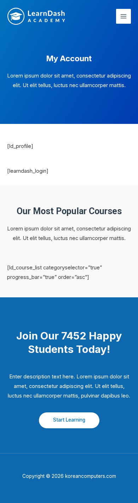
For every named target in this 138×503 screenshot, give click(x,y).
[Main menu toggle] (123, 16)
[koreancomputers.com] (36, 16)
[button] (69, 420)
